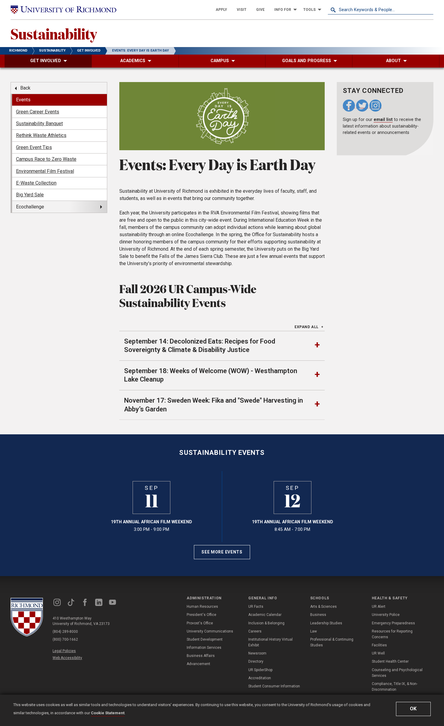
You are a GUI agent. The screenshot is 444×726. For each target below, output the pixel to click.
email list (383, 119)
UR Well (378, 653)
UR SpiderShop (260, 670)
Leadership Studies (326, 623)
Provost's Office (200, 623)
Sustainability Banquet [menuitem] (39, 123)
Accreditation (259, 678)
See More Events (222, 552)
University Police (386, 615)
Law (313, 631)
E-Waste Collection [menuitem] (36, 183)
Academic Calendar (265, 615)
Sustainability (54, 33)
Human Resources (202, 606)
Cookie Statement (107, 713)
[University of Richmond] (63, 9)
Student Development (205, 639)
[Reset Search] (428, 9)
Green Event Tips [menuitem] (34, 147)
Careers (255, 631)
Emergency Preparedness (393, 623)
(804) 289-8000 (65, 631)
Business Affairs (201, 656)
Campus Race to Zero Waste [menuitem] (46, 159)
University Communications (210, 631)
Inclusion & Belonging (266, 623)
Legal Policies (64, 651)
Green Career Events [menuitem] (37, 112)
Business (318, 615)
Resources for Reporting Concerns (392, 634)
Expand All (306, 327)
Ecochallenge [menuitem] (30, 207)
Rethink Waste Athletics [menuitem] (41, 135)
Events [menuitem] (23, 100)
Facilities (379, 645)
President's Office (201, 615)
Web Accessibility (67, 658)
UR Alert (378, 606)
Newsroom (257, 653)
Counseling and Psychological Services (397, 673)
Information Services (204, 647)
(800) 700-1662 (65, 639)
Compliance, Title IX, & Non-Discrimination (394, 687)
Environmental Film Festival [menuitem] (45, 171)
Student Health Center (390, 661)
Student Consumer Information (274, 686)
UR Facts (255, 606)
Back (25, 88)
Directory (255, 661)
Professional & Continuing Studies (331, 642)
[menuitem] (221, 9)
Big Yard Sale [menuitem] (30, 195)
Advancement (198, 664)
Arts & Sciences (323, 606)
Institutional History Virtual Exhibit (270, 642)
